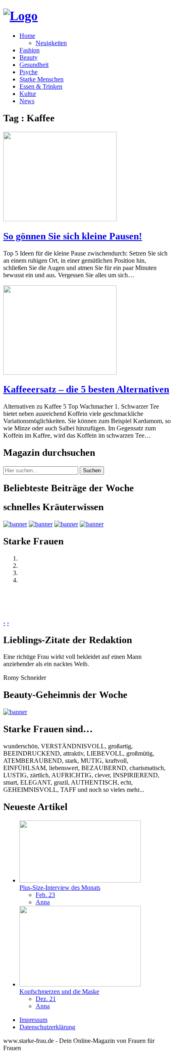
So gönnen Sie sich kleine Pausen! (72, 236)
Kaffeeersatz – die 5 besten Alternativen (86, 389)
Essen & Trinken (40, 86)
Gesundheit (34, 64)
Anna (43, 902)
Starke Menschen (41, 79)
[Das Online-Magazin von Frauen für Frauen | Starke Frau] (20, 15)
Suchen (92, 470)
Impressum (33, 1019)
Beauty (28, 57)
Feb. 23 (45, 894)
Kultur (27, 93)
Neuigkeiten (51, 42)
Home (27, 35)
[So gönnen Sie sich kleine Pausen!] (60, 219)
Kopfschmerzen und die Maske (59, 991)
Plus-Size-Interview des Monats (59, 887)
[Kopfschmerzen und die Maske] (80, 984)
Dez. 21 (46, 998)
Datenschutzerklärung (47, 1027)
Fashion (29, 50)
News (26, 101)
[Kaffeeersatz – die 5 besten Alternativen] (60, 372)
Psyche (28, 72)
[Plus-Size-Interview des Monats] (80, 880)
